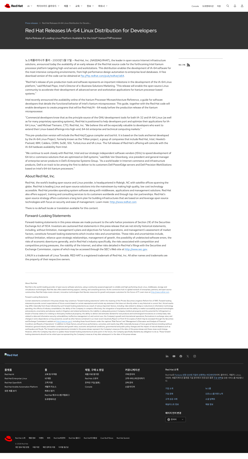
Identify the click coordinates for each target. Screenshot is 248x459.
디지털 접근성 (63, 447)
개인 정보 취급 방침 (22, 447)
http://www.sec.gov (136, 249)
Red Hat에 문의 (59, 438)
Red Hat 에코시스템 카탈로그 (57, 395)
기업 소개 (169, 388)
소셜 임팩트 (210, 399)
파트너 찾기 (50, 391)
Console (195, 6)
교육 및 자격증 (51, 374)
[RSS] (188, 65)
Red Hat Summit (123, 438)
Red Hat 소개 (20, 438)
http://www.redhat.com (123, 202)
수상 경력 (218, 378)
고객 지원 (49, 382)
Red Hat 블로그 (74, 438)
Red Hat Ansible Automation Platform (21, 386)
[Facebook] (181, 357)
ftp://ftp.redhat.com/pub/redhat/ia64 (102, 75)
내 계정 (48, 378)
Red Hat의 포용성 (90, 438)
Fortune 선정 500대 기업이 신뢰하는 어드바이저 (195, 375)
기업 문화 (169, 393)
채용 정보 (209, 404)
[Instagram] (194, 357)
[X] (187, 357)
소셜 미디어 (130, 386)
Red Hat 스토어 (91, 378)
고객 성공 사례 (171, 399)
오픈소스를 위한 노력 (214, 393)
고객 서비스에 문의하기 (135, 378)
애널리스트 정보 (172, 404)
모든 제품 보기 (11, 391)
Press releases (31, 23)
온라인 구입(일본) (92, 382)
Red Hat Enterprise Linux (16, 378)
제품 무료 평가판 (92, 374)
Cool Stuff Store (106, 438)
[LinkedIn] (167, 357)
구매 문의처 (130, 374)
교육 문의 (129, 382)
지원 (219, 6)
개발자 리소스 (50, 386)
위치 (48, 438)
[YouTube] (174, 357)
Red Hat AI (9, 374)
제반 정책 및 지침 (49, 447)
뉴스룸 (208, 388)
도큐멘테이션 (208, 6)
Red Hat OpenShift (13, 382)
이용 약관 (36, 447)
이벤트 (41, 438)
